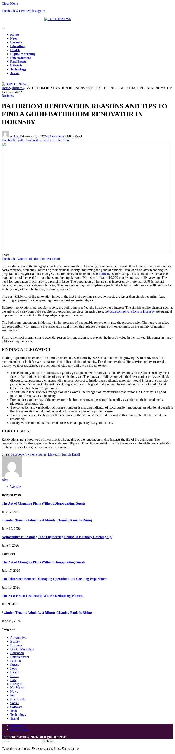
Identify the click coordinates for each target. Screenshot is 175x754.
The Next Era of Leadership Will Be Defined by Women (42, 596)
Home (14, 34)
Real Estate (18, 61)
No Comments (54, 136)
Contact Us (17, 725)
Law (13, 680)
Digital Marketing (22, 54)
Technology (18, 69)
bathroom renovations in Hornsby (132, 311)
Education (17, 46)
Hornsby (105, 274)
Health (15, 50)
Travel (14, 73)
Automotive (18, 637)
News (14, 38)
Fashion (15, 661)
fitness (14, 664)
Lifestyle (16, 65)
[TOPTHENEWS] (36, 19)
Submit (48, 741)
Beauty (15, 641)
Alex (16, 136)
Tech (13, 711)
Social (14, 703)
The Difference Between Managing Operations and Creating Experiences (54, 579)
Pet (12, 695)
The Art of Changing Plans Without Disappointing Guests (43, 503)
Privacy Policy (20, 729)
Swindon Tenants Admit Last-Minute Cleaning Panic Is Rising (47, 520)
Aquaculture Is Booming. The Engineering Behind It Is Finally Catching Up (57, 537)
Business (16, 42)
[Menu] (3, 28)
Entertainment (20, 57)
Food (13, 668)
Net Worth (17, 687)
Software (16, 707)
